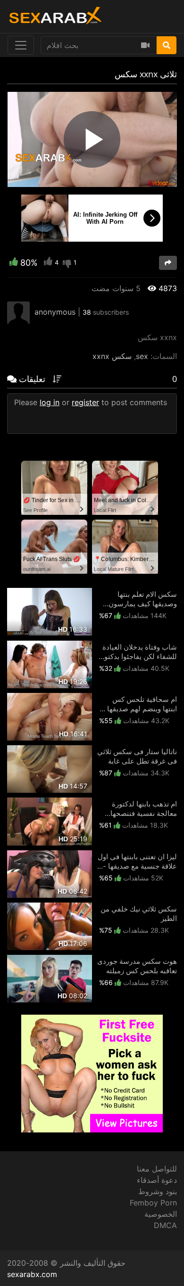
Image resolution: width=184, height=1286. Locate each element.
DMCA (165, 1225)
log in (49, 402)
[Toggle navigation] (21, 45)
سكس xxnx (112, 356)
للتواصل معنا (157, 1168)
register (85, 402)
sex (142, 356)
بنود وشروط (157, 1191)
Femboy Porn (153, 1202)
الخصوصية (160, 1214)
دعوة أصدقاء (157, 1180)
